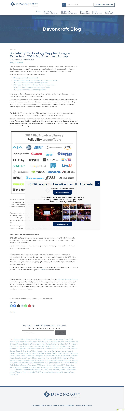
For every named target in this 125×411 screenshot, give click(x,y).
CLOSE (97, 183)
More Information (62, 192)
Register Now (62, 224)
